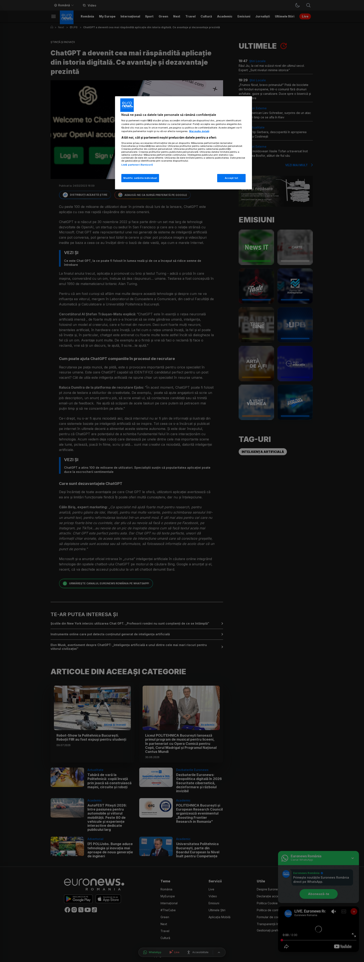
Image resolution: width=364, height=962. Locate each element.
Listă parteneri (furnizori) (137, 164)
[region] (183, 143)
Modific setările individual (140, 178)
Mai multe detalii (199, 131)
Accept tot (231, 178)
